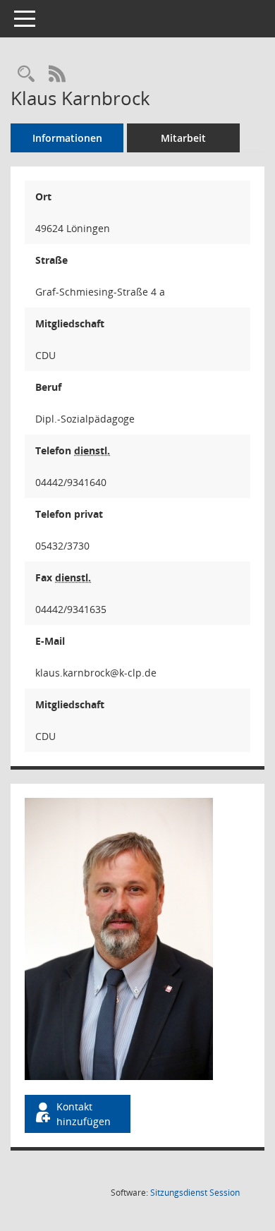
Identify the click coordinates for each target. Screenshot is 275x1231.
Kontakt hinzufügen (83, 1114)
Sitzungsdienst (195, 1193)
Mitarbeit (183, 138)
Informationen (67, 138)
